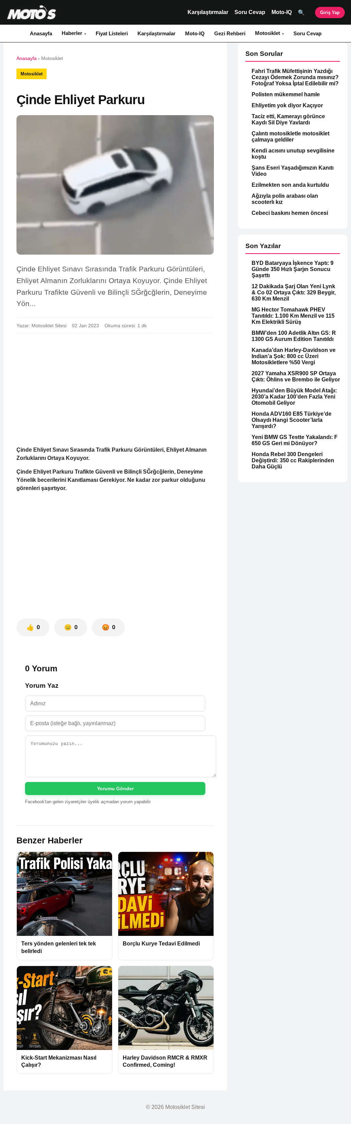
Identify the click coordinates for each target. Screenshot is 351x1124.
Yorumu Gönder (115, 788)
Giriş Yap (330, 12)
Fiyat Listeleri (112, 33)
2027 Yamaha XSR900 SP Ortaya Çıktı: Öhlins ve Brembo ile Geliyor (296, 376)
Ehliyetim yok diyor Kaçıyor (287, 105)
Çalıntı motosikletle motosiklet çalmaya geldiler (290, 137)
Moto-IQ (281, 12)
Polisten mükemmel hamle (286, 94)
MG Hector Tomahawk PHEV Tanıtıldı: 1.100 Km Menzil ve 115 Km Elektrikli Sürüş (293, 316)
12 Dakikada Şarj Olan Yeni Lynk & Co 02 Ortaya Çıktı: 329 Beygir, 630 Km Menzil (294, 292)
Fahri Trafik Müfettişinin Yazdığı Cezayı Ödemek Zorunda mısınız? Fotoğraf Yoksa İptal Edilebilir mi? (295, 77)
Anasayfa (41, 33)
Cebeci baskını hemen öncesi (290, 213)
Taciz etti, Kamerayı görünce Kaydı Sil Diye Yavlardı (288, 119)
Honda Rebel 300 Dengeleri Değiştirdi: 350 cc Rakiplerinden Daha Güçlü (293, 460)
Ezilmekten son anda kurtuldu (290, 185)
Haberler (72, 33)
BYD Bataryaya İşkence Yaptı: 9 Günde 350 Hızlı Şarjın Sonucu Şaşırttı (293, 269)
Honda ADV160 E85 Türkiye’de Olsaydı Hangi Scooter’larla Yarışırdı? (291, 420)
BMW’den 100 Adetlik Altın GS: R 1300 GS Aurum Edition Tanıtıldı (294, 336)
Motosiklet (267, 33)
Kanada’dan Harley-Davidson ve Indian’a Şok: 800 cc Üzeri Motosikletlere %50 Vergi (294, 356)
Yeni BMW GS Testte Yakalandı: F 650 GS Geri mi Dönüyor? (295, 440)
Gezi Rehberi (229, 33)
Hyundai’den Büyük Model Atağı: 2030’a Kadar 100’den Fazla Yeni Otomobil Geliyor (294, 397)
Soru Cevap (249, 12)
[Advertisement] (115, 390)
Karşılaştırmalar (207, 12)
